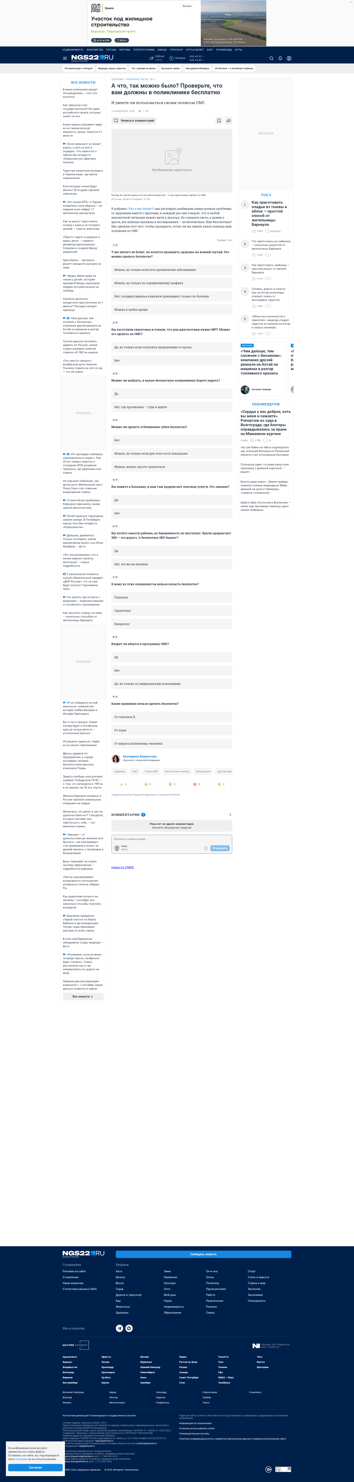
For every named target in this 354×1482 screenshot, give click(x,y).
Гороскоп (176, 50)
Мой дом (170, 1295)
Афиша (162, 50)
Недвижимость (73, 50)
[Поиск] (271, 58)
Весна (120, 1283)
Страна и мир (256, 1283)
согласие (21, 1459)
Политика (212, 1283)
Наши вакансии (73, 1283)
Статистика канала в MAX (80, 1289)
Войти (124, 849)
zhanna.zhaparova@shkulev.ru (78, 1456)
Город (119, 1289)
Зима (167, 1271)
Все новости (83, 82)
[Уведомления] (280, 58)
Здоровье (119, 771)
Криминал (170, 1277)
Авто (119, 1271)
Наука (168, 1300)
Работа (210, 1295)
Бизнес (120, 1277)
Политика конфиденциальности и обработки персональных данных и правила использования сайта (232, 1439)
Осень (210, 1277)
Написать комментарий (137, 120)
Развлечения (214, 1300)
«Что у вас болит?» (140, 209)
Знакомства (95, 50)
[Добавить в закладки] (219, 120)
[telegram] (119, 1328)
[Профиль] (289, 58)
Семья (210, 1312)
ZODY (210, 50)
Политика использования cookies (197, 1428)
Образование (172, 1312)
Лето (167, 1289)
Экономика (255, 1295)
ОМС (135, 771)
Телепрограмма (144, 50)
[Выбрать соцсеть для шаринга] (228, 120)
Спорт (252, 1271)
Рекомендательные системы (194, 1433)
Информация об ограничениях (195, 1423)
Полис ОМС (151, 771)
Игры (238, 50)
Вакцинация (203, 771)
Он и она (212, 1271)
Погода (111, 50)
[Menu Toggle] (64, 58)
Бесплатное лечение (177, 771)
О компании (71, 1277)
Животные (123, 1306)
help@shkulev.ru (87, 1446)
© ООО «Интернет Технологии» (122, 1469)
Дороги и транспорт (129, 1295)
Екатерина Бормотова (140, 756)
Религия (211, 1306)
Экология (254, 1289)
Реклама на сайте (74, 1271)
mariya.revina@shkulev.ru (75, 1461)
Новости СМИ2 (122, 867)
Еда (118, 1300)
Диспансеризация (228, 771)
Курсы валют (195, 50)
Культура (170, 1283)
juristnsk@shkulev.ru (147, 1443)
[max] (129, 1328)
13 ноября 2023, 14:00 (123, 111)
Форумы (124, 50)
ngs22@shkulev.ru (104, 1441)
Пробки (178, 58)
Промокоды (224, 50)
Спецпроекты (257, 1300)
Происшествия (216, 1289)
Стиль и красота (258, 1277)
